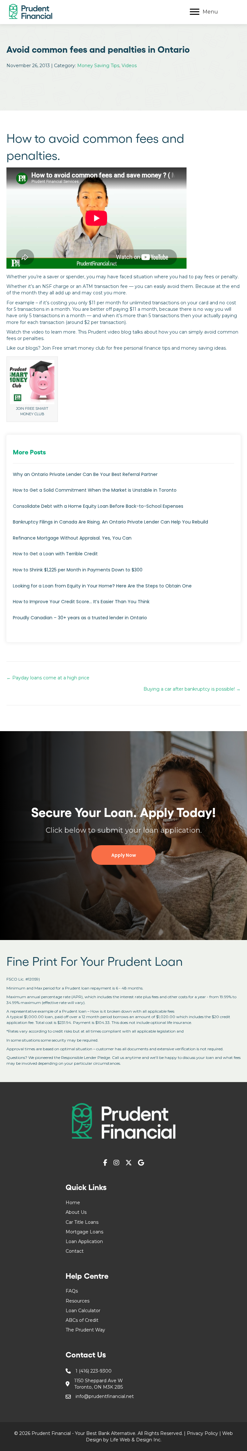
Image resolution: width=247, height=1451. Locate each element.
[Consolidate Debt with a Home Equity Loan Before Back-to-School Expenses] (123, 510)
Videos (129, 65)
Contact (75, 1251)
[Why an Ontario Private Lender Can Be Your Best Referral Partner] (123, 478)
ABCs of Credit (82, 1320)
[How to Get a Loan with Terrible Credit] (123, 557)
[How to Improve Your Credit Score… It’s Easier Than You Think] (123, 605)
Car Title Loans (82, 1222)
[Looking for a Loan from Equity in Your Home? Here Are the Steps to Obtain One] (123, 589)
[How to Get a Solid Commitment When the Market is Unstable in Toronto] (123, 494)
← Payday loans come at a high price (47, 678)
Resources (77, 1301)
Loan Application (84, 1241)
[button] (123, 855)
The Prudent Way (85, 1330)
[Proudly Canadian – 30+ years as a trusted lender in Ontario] (123, 621)
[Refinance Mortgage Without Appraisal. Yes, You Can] (123, 541)
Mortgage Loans (84, 1232)
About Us (76, 1212)
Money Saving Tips (98, 65)
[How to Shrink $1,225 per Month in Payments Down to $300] (123, 573)
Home (73, 1202)
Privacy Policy (202, 1433)
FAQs (72, 1291)
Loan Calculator (83, 1310)
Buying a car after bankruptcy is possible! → (192, 689)
